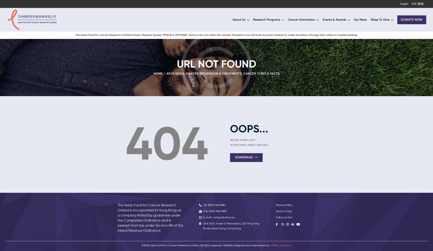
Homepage (244, 157)
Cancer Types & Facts (261, 73)
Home (158, 73)
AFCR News (175, 73)
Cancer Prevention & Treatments (214, 73)
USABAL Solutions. (281, 245)
